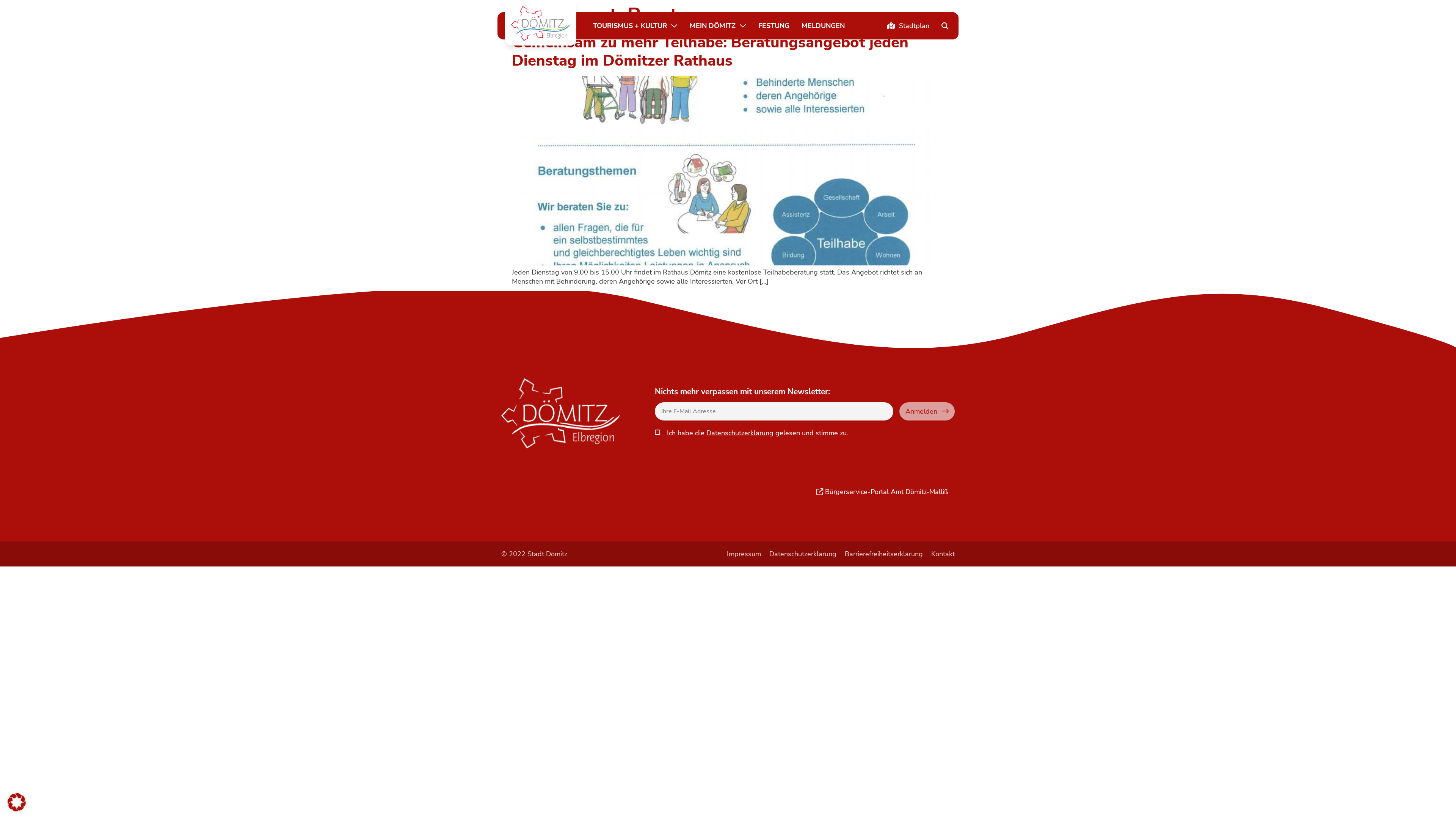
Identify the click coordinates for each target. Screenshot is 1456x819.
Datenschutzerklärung (740, 433)
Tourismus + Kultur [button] (630, 25)
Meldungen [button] (823, 25)
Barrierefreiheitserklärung (884, 554)
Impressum (744, 554)
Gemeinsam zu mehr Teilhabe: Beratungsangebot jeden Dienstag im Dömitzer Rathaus (710, 51)
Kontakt (943, 554)
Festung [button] (773, 25)
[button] (540, 23)
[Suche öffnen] (945, 26)
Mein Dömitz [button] (713, 25)
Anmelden (921, 411)
